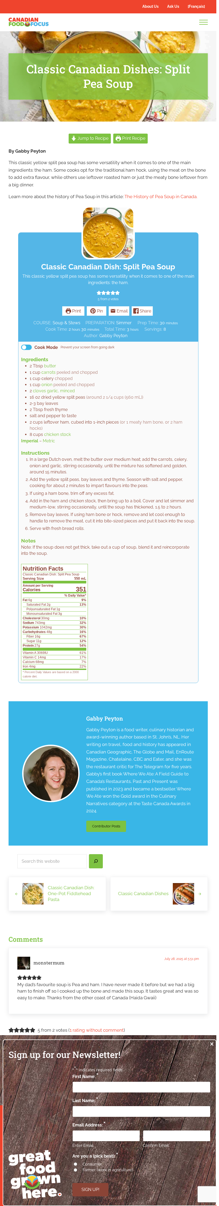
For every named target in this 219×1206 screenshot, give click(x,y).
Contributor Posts (109, 827)
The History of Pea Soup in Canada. (160, 196)
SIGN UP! (90, 1189)
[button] (99, 292)
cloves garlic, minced (54, 390)
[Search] (96, 861)
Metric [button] (49, 440)
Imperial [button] (29, 440)
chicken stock (57, 434)
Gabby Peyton (104, 718)
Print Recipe (133, 138)
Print (76, 311)
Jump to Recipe (92, 138)
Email (122, 311)
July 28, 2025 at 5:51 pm (181, 959)
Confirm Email (156, 1145)
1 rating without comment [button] (97, 1030)
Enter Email (82, 1145)
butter (50, 365)
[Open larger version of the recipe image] (108, 232)
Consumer (92, 1164)
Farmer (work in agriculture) (108, 1169)
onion (46, 384)
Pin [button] (99, 311)
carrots (48, 372)
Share (145, 311)
